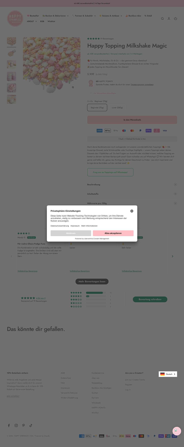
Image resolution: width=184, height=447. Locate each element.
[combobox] (168, 374)
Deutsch (169, 374)
